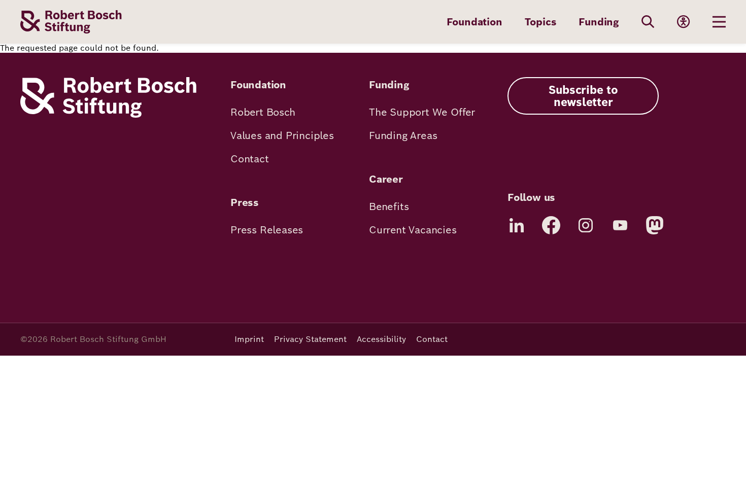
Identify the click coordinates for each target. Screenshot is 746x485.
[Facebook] (551, 225)
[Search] (648, 21)
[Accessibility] (683, 21)
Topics (541, 21)
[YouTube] (620, 225)
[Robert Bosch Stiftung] (108, 115)
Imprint (249, 339)
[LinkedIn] (516, 225)
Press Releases (266, 229)
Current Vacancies (413, 229)
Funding (599, 21)
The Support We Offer (422, 112)
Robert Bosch (262, 112)
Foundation (474, 21)
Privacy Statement (310, 339)
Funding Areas (403, 135)
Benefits (389, 206)
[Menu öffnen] (719, 21)
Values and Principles (282, 135)
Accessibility (381, 339)
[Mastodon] (655, 225)
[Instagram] (586, 225)
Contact (249, 158)
